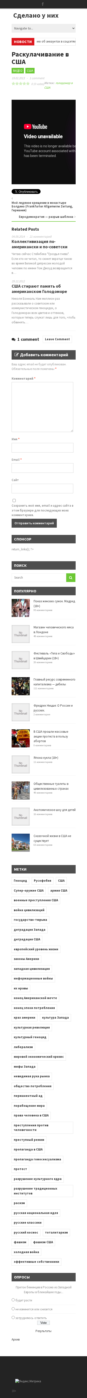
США (30, 71)
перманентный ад (28, 1096)
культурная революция (32, 1027)
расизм (19, 1203)
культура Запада (55, 1017)
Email (17, 460)
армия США (58, 890)
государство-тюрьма (30, 920)
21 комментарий (40, 236)
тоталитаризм (56, 1232)
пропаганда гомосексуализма (37, 1159)
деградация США (27, 939)
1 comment (36, 78)
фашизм (20, 1242)
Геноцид (20, 881)
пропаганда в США (28, 1149)
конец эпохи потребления (34, 1008)
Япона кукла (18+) (46, 758)
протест (20, 1169)
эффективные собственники (36, 1262)
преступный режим (29, 1140)
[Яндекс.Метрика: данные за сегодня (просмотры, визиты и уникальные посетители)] (28, 1381)
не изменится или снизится (33, 1309)
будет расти (23, 1300)
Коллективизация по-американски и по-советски (39, 244)
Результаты (43, 1331)
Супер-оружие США (29, 890)
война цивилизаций (29, 910)
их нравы (21, 988)
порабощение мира (29, 1106)
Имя (16, 439)
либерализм (23, 1047)
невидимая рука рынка (32, 1076)
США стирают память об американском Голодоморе (39, 288)
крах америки (24, 1017)
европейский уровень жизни (36, 949)
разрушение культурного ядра (38, 1179)
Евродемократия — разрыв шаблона (46, 217)
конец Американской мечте (35, 998)
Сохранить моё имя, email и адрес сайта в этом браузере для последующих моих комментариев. (42, 510)
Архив (16, 1339)
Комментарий (24, 378)
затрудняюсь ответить (31, 1318)
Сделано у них (35, 15)
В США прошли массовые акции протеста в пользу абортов (51, 736)
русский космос (26, 1232)
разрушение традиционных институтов (35, 1190)
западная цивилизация (32, 969)
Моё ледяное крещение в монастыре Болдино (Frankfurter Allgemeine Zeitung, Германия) (42, 206)
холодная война (26, 1252)
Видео (17, 71)
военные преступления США (36, 900)
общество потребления (32, 1086)
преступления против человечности (31, 1127)
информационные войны (33, 978)
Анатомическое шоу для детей (55, 810)
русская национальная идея (36, 1213)
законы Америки (26, 959)
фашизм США (43, 1242)
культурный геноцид (30, 1037)
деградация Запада (29, 930)
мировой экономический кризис (39, 1057)
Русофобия (42, 881)
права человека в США (31, 1115)
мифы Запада (25, 1066)
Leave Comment (57, 339)
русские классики (28, 1223)
